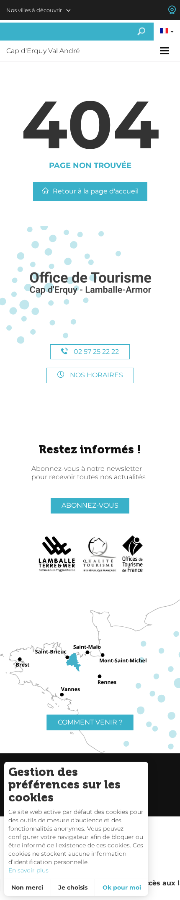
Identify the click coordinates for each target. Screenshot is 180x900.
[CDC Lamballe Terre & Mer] (57, 554)
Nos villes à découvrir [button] (34, 10)
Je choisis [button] (72, 887)
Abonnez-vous (90, 505)
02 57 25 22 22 (95, 352)
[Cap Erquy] (90, 283)
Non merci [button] (27, 887)
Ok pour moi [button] (122, 887)
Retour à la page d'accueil (96, 191)
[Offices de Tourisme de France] (132, 554)
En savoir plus (28, 870)
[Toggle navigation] (165, 51)
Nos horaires (95, 375)
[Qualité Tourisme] (99, 554)
